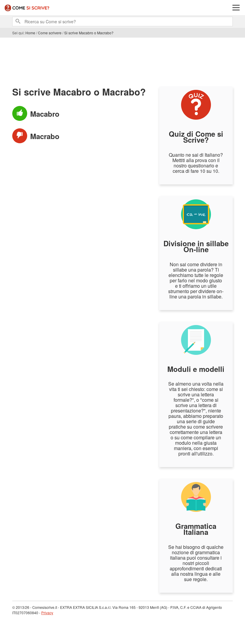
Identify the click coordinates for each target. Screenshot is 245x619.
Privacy (47, 612)
